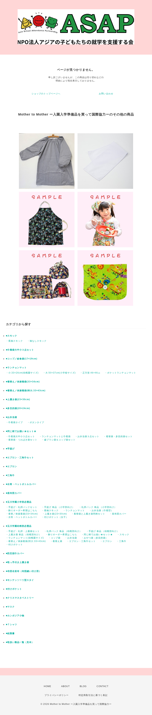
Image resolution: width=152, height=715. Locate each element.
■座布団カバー (14, 493)
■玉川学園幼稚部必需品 (19, 526)
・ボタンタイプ (35, 422)
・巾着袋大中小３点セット (20, 436)
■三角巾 (10, 475)
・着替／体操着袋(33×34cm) (22, 514)
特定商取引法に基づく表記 (93, 695)
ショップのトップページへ (46, 93)
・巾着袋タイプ (14, 422)
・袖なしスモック (37, 341)
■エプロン (11, 466)
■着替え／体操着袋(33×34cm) (23, 381)
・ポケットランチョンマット (120, 372)
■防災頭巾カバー (15, 553)
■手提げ (10, 448)
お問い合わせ (106, 93)
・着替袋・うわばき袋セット (21, 439)
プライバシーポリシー (56, 695)
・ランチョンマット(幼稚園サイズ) (25, 538)
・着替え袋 (56, 541)
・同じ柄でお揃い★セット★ (97, 534)
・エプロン (106, 541)
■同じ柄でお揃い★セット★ (21, 431)
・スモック (123, 534)
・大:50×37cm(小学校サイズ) (59, 372)
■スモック (11, 335)
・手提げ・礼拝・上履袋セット (23, 531)
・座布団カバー (118, 514)
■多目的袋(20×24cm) (18, 408)
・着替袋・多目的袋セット (118, 436)
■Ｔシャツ (11, 624)
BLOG (83, 686)
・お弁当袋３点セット (87, 436)
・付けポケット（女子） (55, 517)
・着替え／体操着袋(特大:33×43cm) (26, 541)
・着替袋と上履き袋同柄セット (88, 514)
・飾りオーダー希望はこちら (21, 510)
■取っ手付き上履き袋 (17, 562)
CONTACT (102, 686)
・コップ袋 (54, 538)
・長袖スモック (14, 341)
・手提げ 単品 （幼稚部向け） (102, 531)
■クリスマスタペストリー (20, 598)
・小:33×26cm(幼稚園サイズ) (22, 372)
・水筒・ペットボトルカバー (21, 517)
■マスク (10, 606)
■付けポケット (14, 589)
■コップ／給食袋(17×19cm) (21, 358)
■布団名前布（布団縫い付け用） (23, 571)
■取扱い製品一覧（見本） (20, 642)
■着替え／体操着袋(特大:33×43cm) (25, 390)
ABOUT (65, 686)
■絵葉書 (10, 633)
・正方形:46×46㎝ (90, 372)
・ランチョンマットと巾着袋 (55, 436)
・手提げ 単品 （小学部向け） (58, 507)
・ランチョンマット (74, 510)
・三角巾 (121, 541)
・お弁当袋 (71, 538)
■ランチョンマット (16, 367)
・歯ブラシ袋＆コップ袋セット (58, 439)
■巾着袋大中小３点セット (20, 350)
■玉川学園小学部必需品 (19, 502)
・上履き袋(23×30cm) (54, 514)
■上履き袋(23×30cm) (18, 399)
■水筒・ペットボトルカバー (21, 484)
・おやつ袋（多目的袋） (94, 538)
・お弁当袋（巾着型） (101, 510)
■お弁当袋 (11, 417)
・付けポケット (14, 544)
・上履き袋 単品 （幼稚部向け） (23, 534)
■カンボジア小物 (15, 615)
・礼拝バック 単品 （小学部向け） (98, 507)
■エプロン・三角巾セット (20, 457)
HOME (47, 686)
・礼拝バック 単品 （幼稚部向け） (63, 531)
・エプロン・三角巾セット (81, 541)
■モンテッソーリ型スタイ (20, 580)
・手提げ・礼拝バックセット (21, 507)
